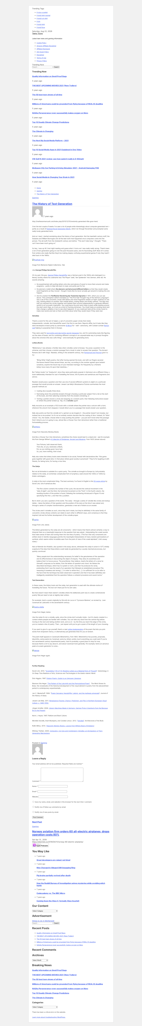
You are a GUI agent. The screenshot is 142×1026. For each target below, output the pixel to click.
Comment (36, 781)
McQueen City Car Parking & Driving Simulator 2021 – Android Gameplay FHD (65, 168)
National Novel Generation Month (59, 229)
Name (35, 786)
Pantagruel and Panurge (93, 352)
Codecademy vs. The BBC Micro (51, 893)
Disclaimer (40, 55)
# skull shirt (41, 24)
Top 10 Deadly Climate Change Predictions (50, 122)
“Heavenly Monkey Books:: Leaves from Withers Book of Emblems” (70, 726)
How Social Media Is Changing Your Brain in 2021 (53, 177)
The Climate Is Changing (42, 131)
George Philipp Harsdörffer (57, 275)
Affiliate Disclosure (43, 49)
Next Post (37, 822)
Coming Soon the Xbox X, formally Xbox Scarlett (58, 901)
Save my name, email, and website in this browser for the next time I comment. (63, 802)
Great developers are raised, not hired (53, 860)
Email (34, 791)
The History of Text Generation (52, 203)
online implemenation (75, 629)
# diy (38, 21)
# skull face (41, 27)
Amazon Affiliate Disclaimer (46, 46)
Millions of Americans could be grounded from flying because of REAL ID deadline (67, 104)
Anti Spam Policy (43, 52)
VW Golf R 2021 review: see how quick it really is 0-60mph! (58, 159)
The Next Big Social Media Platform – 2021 (50, 140)
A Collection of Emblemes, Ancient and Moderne (68, 439)
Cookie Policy (41, 43)
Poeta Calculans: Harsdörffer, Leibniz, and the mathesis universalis (75, 693)
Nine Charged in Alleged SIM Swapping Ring (56, 868)
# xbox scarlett (42, 12)
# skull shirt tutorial (43, 15)
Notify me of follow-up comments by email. (50, 807)
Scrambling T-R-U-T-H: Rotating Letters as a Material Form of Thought (71, 671)
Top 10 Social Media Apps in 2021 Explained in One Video (57, 150)
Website (35, 797)
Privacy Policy (42, 61)
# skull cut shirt (42, 18)
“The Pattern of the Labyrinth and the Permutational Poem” (68, 683)
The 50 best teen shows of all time (47, 95)
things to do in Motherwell (43, 921)
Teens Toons (37, 33)
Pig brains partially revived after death (54, 875)
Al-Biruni (69, 325)
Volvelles (81, 721)
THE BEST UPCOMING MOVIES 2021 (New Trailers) (54, 85)
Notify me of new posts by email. (47, 812)
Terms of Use (41, 58)
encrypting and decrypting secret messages (63, 333)
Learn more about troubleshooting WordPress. (48, 1017)
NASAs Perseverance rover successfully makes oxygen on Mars (60, 113)
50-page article (99, 481)
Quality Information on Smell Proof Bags (49, 76)
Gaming (35, 198)
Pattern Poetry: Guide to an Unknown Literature (63, 678)
